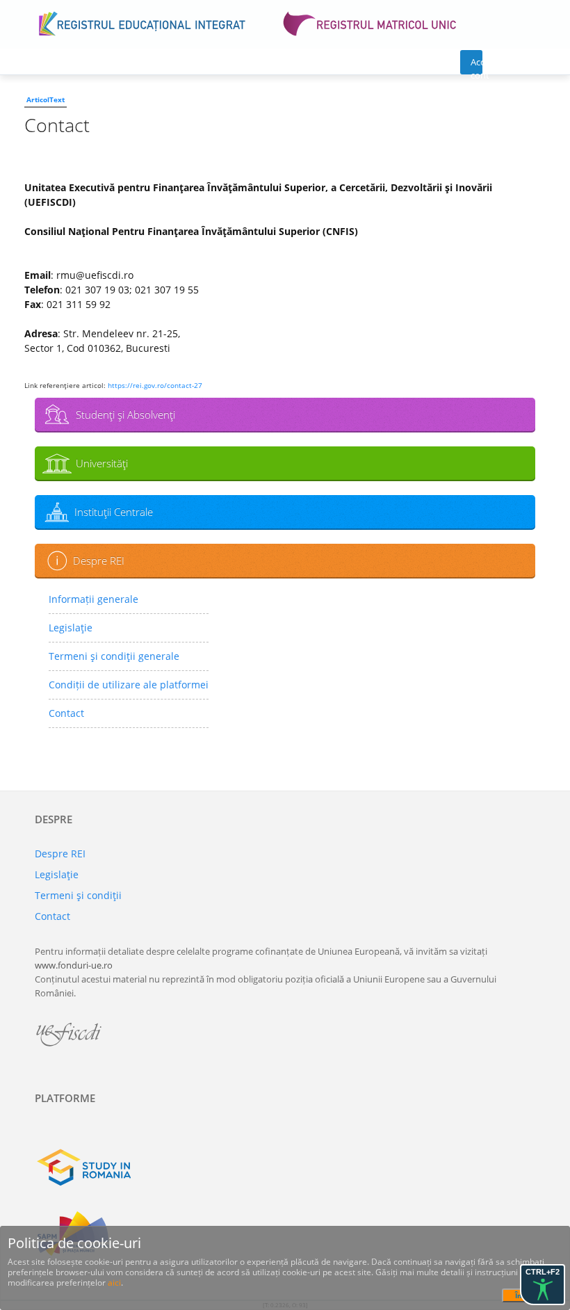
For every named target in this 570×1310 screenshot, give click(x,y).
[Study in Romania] (285, 1167)
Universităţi (102, 463)
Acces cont (476, 65)
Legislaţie (70, 627)
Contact (66, 713)
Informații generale (93, 599)
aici (114, 1282)
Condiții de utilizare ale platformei (129, 684)
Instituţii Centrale (113, 512)
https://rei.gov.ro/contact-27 (155, 385)
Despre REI (98, 560)
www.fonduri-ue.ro (74, 965)
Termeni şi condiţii (78, 895)
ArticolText (45, 99)
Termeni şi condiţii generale (114, 656)
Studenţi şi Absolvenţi (125, 414)
